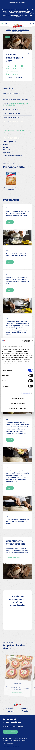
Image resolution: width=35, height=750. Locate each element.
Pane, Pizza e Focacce (23, 29)
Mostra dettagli (25, 393)
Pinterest (10, 711)
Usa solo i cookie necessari (17, 408)
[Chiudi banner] (32, 340)
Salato (14, 29)
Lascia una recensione (12, 71)
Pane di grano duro (17, 31)
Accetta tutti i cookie (17, 398)
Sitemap (24, 740)
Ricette (8, 29)
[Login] (30, 23)
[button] (29, 54)
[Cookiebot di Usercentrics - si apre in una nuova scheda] (22, 341)
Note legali (11, 738)
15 (17, 74)
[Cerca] (33, 23)
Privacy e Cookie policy (21, 738)
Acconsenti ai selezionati (17, 403)
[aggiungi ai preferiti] (29, 54)
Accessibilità (6, 740)
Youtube (25, 711)
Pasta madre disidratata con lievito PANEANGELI (15, 104)
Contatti (5, 738)
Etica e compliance (15, 740)
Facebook (10, 708)
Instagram (25, 708)
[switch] (30, 375)
